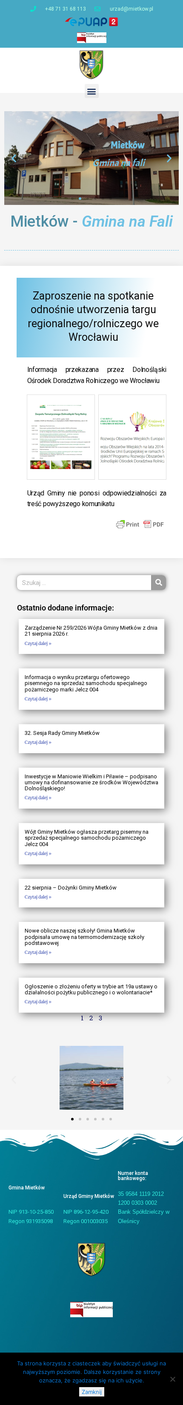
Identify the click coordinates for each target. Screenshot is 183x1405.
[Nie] (172, 1379)
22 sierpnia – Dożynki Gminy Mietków (71, 887)
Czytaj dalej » (38, 643)
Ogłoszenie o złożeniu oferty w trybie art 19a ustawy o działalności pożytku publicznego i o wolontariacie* (91, 989)
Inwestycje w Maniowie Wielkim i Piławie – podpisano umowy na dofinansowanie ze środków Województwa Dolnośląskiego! (91, 782)
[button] (92, 91)
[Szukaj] (158, 582)
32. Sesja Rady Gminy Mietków (62, 733)
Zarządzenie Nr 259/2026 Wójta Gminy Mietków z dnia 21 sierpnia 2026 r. (91, 631)
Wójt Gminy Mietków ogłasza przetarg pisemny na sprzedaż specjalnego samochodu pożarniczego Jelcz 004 (87, 838)
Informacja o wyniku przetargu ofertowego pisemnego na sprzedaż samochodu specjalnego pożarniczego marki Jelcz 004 (86, 683)
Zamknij (92, 1391)
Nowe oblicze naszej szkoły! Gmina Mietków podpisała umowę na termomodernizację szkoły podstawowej (84, 936)
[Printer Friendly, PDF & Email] (140, 524)
